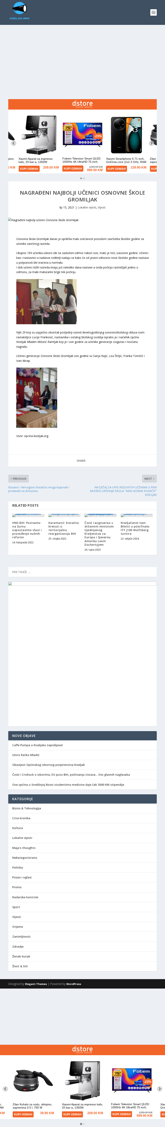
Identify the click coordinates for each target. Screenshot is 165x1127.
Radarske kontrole (25, 897)
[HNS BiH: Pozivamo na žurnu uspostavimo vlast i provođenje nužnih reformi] (28, 515)
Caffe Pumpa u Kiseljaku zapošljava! (37, 745)
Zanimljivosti (21, 936)
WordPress (73, 984)
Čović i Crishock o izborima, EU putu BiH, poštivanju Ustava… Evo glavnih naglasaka (71, 774)
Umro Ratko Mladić (25, 755)
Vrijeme (17, 927)
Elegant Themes (36, 984)
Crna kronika (21, 818)
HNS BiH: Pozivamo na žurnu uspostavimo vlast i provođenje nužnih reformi (27, 530)
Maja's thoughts (23, 848)
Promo (17, 887)
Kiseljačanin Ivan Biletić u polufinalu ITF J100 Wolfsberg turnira (135, 528)
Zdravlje (18, 946)
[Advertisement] (82, 55)
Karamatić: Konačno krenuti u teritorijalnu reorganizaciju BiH (63, 528)
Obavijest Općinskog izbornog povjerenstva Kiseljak (48, 765)
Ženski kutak (21, 956)
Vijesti (101, 207)
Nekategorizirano (24, 858)
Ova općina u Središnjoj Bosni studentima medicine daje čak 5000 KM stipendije (68, 785)
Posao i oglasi (22, 877)
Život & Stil (20, 966)
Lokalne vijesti (87, 207)
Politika (17, 867)
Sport (16, 907)
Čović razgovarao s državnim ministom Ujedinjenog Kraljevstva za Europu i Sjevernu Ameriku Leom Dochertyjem (99, 534)
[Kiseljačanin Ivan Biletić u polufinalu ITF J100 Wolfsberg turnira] (137, 515)
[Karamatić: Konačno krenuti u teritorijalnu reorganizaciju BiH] (64, 515)
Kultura (17, 828)
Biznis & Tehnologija (26, 808)
